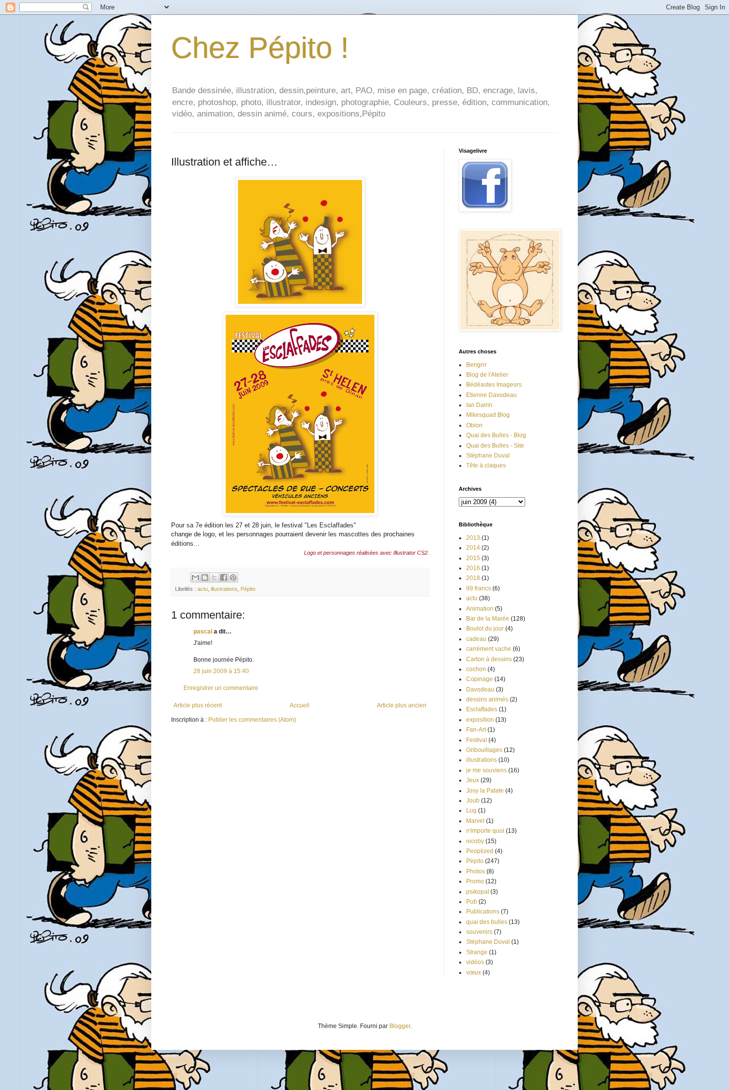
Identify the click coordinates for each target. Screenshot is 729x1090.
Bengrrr (476, 364)
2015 (473, 558)
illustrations (224, 589)
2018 (473, 577)
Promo (475, 881)
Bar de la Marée (487, 618)
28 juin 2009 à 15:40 (221, 671)
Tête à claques (486, 465)
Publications (482, 911)
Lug (471, 810)
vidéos (475, 962)
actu (202, 589)
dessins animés (487, 699)
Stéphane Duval (488, 455)
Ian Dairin (479, 405)
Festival (476, 740)
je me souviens (486, 770)
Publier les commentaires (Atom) (252, 719)
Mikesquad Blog (488, 414)
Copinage (479, 679)
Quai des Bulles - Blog (496, 435)
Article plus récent (198, 705)
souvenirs (479, 931)
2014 (473, 547)
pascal (202, 631)
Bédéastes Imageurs (494, 384)
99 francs (478, 588)
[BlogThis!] (205, 577)
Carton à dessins (489, 659)
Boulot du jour (485, 628)
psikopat (477, 891)
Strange (476, 952)
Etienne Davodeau (491, 395)
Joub (473, 800)
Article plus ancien (401, 705)
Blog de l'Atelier (487, 374)
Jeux (472, 780)
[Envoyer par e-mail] (195, 577)
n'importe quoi (485, 830)
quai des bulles (486, 921)
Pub (471, 901)
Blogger (399, 1026)
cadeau (476, 638)
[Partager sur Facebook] (224, 577)
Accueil (299, 705)
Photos (475, 871)
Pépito (248, 589)
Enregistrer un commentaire (220, 688)
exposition (480, 719)
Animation (479, 608)
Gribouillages (484, 749)
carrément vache (488, 648)
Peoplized (479, 851)
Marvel (475, 820)
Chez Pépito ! (260, 47)
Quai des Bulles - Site (495, 445)
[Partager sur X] (214, 577)
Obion (474, 425)
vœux (473, 972)
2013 (473, 537)
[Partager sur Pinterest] (233, 577)
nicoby (475, 841)
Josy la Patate (485, 790)
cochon (476, 669)
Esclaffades (481, 709)
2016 (473, 568)
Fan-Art (476, 729)
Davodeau (480, 689)
